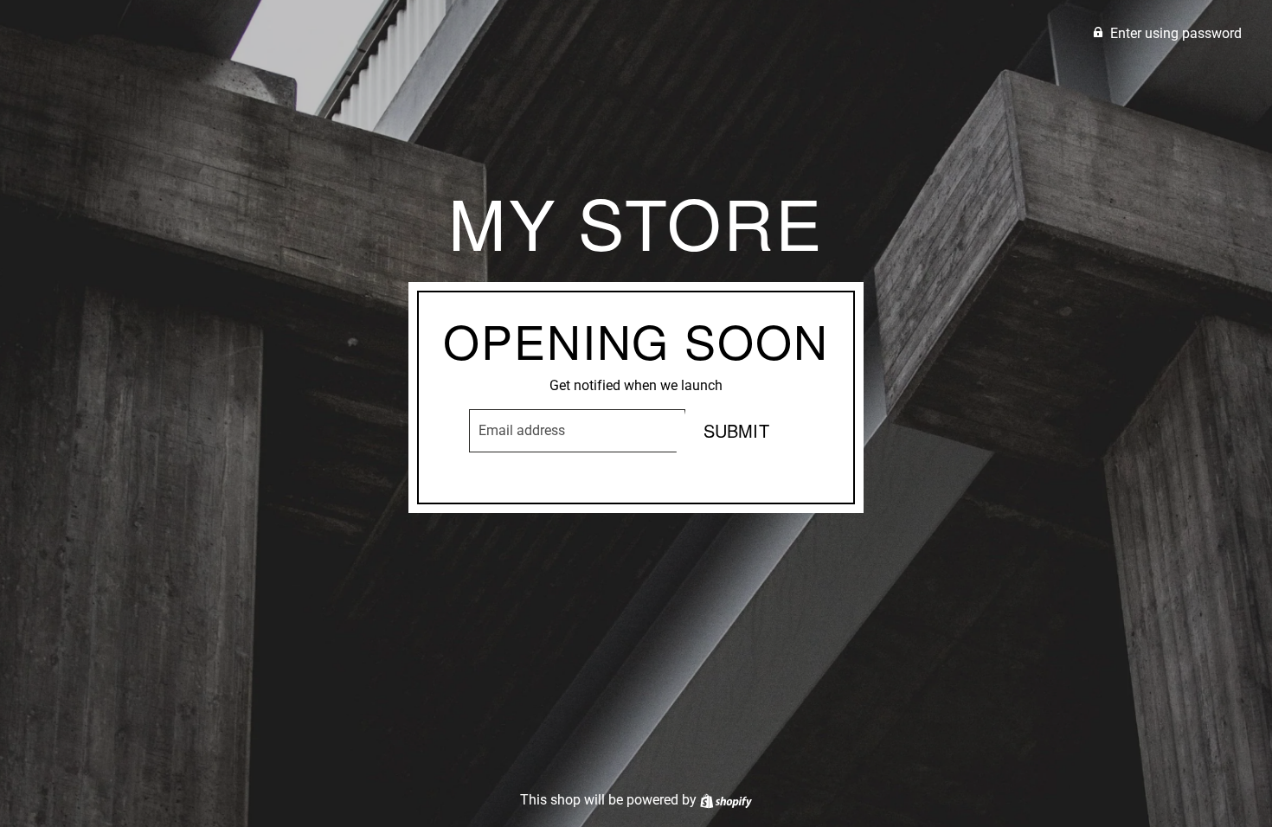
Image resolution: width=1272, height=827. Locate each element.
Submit (736, 430)
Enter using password (1176, 33)
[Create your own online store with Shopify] (726, 800)
